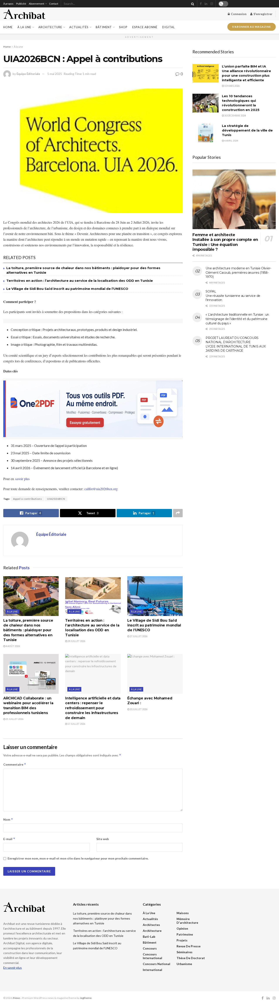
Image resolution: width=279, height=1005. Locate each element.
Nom (8, 819)
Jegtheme (86, 998)
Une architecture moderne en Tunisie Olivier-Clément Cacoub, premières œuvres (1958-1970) (238, 272)
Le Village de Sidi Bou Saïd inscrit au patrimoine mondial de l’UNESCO (67, 289)
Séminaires (184, 952)
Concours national (156, 964)
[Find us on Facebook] (201, 4)
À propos (8, 3)
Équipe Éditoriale (28, 74)
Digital (168, 27)
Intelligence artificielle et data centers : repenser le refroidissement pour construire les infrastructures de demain (92, 708)
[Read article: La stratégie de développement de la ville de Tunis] (205, 132)
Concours (150, 948)
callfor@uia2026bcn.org (101, 488)
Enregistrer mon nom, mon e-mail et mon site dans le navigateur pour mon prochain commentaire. (78, 858)
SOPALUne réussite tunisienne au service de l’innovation (233, 295)
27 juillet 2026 (138, 636)
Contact (53, 3)
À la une (24, 27)
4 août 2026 (12, 646)
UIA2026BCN (56, 498)
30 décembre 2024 (235, 115)
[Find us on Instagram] (211, 4)
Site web (102, 839)
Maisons (183, 913)
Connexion (238, 14)
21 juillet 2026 (14, 719)
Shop (123, 27)
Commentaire (14, 764)
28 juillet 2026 (76, 641)
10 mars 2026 (232, 85)
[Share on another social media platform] (178, 513)
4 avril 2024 (231, 140)
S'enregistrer (262, 14)
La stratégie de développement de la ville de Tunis (247, 130)
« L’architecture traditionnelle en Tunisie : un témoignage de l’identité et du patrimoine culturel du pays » (237, 319)
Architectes (151, 925)
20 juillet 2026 (138, 709)
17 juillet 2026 (76, 723)
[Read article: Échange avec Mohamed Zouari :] (155, 674)
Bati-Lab (149, 936)
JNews (16, 998)
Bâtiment (104, 27)
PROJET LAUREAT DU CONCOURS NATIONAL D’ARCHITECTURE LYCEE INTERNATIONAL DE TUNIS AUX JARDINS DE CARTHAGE (235, 344)
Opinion (182, 928)
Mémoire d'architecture (187, 920)
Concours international (152, 956)
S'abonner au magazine (251, 26)
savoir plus (22, 478)
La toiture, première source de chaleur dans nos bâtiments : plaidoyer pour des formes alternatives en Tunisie (28, 630)
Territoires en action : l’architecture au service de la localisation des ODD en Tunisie (79, 280)
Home (8, 27)
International (152, 970)
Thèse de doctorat (191, 958)
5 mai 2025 (54, 74)
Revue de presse (189, 946)
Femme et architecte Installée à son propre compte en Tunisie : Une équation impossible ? (225, 242)
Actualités (78, 27)
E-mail (9, 839)
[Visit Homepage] (24, 14)
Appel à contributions (27, 498)
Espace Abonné (144, 27)
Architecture (50, 27)
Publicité (21, 3)
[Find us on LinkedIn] (206, 4)
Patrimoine (185, 934)
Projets (182, 940)
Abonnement (36, 3)
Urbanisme (184, 964)
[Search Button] (192, 3)
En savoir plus (12, 967)
